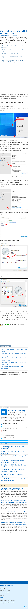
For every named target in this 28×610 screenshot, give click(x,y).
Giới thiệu (2, 588)
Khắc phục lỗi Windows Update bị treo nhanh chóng (13, 452)
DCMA (1, 594)
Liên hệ (2, 595)
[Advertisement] (14, 15)
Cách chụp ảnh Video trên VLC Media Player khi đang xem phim (13, 470)
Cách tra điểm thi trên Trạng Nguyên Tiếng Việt (12, 475)
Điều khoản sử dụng (5, 590)
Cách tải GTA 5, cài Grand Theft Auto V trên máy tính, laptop (13, 480)
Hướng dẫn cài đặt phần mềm (7, 600)
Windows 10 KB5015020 (8, 434)
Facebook (24, 606)
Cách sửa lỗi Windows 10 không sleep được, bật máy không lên (13, 461)
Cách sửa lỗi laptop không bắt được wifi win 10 (13, 457)
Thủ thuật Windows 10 (4, 35)
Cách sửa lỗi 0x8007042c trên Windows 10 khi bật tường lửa (13, 466)
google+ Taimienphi (26, 606)
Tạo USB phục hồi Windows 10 (10, 54)
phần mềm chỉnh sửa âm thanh (19, 524)
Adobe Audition (4, 529)
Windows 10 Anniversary (16, 411)
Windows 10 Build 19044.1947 (10, 423)
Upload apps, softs (4, 604)
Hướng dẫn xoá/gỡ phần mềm (7, 602)
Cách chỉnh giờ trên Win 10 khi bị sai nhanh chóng (12, 448)
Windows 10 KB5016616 (8, 437)
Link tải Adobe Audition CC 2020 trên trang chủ (13, 522)
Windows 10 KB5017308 (8, 427)
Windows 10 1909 (7, 430)
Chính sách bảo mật (5, 592)
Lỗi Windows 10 (14, 35)
